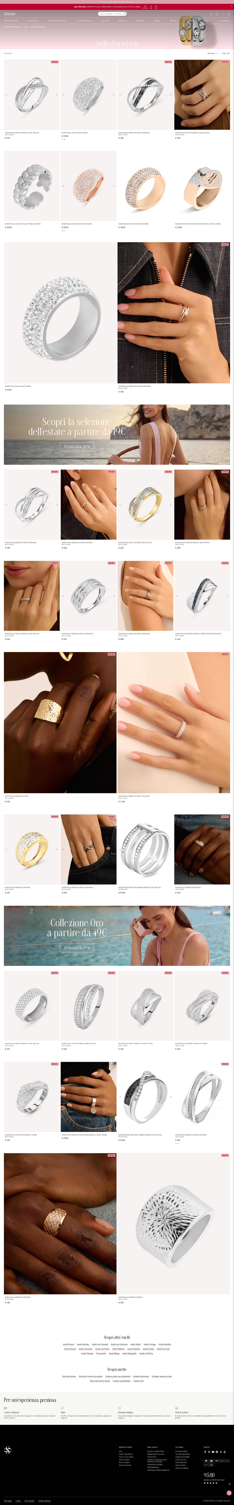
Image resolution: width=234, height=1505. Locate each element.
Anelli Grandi (148, 1349)
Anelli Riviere (68, 1344)
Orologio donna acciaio (162, 1376)
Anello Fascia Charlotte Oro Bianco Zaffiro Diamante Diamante (198, 634)
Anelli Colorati (87, 1353)
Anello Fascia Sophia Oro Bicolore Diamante (134, 386)
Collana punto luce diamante (117, 1376)
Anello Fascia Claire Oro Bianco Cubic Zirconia (22, 133)
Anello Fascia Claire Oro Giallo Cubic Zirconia (135, 542)
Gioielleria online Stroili (12, 26)
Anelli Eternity (83, 1344)
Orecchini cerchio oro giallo (90, 1376)
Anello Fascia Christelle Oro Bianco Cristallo (191, 1043)
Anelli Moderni (118, 1349)
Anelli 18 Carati (163, 1349)
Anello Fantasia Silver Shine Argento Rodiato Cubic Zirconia (140, 1135)
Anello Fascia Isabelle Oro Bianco (130, 1297)
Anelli (26, 26)
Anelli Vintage (150, 1344)
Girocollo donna (69, 1376)
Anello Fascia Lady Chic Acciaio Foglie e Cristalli (23, 224)
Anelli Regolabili (129, 1353)
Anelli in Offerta (146, 1353)
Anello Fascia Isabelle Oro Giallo (17, 796)
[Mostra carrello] (228, 14)
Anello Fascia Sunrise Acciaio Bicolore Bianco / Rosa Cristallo (198, 224)
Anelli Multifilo (165, 1344)
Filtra (224, 53)
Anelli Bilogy (114, 1353)
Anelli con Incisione (119, 1344)
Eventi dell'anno (181, 1462)
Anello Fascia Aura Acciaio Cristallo (75, 133)
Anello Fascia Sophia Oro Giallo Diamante (77, 542)
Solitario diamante (141, 1376)
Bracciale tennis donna (100, 1381)
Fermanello (101, 1353)
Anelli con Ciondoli (100, 1344)
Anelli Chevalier (85, 1349)
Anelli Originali (133, 1349)
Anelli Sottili (136, 1344)
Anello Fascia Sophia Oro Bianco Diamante (134, 133)
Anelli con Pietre (102, 1349)
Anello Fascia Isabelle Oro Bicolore (17, 887)
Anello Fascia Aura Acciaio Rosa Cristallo (77, 224)
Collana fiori (138, 1381)
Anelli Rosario (70, 1349)
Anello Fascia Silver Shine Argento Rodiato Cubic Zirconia (139, 887)
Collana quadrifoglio (121, 1381)
